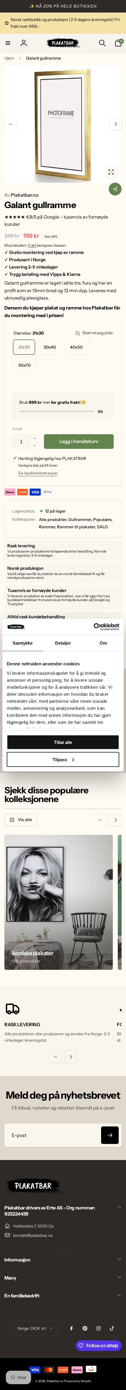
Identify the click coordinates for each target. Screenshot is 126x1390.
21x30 (24, 347)
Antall (17, 429)
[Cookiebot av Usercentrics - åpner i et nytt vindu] (93, 627)
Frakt (32, 245)
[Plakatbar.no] (33, 1192)
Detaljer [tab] (63, 643)
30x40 (50, 347)
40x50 (76, 347)
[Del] (115, 189)
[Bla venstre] (10, 124)
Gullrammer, (80, 519)
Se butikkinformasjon (37, 473)
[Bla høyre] (115, 124)
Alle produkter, (53, 519)
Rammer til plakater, (76, 526)
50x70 (24, 365)
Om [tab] (103, 643)
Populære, (103, 519)
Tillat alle (63, 742)
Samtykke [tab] (23, 643)
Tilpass (59, 759)
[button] (7, 43)
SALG (102, 526)
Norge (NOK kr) (31, 1328)
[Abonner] (110, 1135)
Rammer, (47, 526)
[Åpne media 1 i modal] (63, 124)
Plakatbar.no (21, 195)
